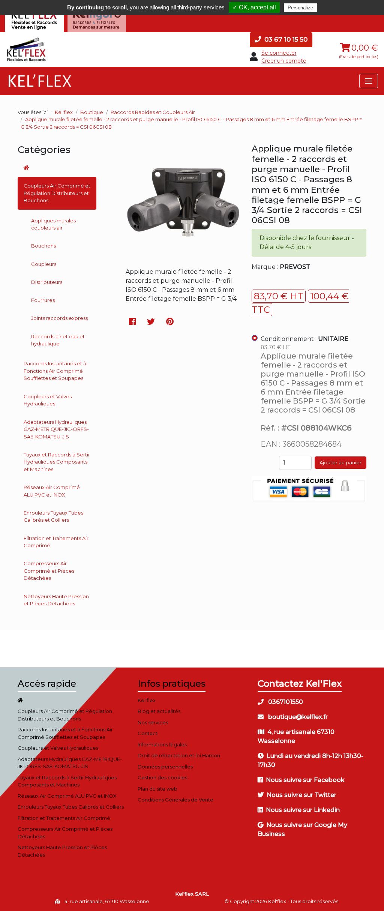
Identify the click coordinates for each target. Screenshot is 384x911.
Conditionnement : (304, 338)
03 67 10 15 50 (285, 39)
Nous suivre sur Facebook (305, 779)
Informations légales (162, 744)
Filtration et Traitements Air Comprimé (56, 542)
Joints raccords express (59, 318)
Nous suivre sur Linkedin (303, 809)
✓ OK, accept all (254, 7)
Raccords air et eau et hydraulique (58, 340)
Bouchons (43, 246)
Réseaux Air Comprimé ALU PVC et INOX (52, 491)
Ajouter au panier (341, 462)
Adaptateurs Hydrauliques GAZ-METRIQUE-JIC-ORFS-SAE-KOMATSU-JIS (56, 429)
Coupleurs (43, 264)
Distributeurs (46, 282)
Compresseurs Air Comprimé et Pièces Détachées (49, 570)
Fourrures (43, 300)
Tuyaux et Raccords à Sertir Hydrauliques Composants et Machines (57, 462)
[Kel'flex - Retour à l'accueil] (26, 40)
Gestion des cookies (162, 777)
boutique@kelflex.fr (297, 716)
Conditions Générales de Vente (175, 800)
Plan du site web (157, 789)
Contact (148, 733)
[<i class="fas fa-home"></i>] (57, 168)
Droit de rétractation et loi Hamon (179, 755)
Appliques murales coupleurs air (53, 224)
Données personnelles (165, 767)
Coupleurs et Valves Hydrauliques (48, 400)
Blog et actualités (159, 711)
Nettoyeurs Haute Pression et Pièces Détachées (56, 600)
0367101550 (285, 701)
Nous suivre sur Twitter (301, 794)
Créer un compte (283, 60)
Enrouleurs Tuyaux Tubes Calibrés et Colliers (53, 516)
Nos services (153, 722)
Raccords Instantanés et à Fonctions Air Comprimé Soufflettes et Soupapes (55, 370)
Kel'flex (64, 112)
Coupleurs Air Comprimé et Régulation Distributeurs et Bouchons (57, 193)
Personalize (300, 8)
